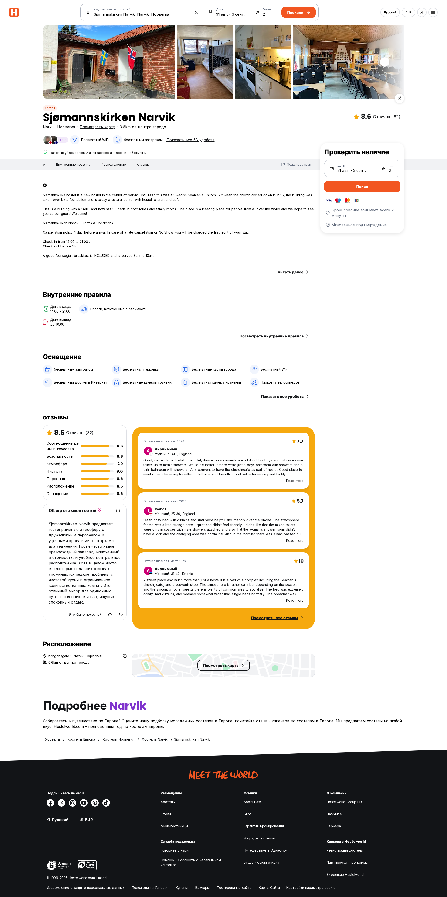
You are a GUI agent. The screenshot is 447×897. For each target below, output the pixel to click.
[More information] (118, 510)
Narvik (48, 126)
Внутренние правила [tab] (73, 164)
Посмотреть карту (97, 126)
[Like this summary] (109, 614)
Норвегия (66, 126)
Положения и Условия (150, 888)
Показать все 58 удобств (190, 139)
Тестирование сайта (234, 888)
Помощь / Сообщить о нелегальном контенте (191, 862)
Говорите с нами (175, 850)
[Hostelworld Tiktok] (106, 803)
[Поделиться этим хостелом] (399, 98)
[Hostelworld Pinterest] (95, 803)
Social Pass (253, 802)
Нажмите (334, 814)
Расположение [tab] (114, 164)
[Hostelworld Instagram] (72, 803)
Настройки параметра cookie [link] (310, 888)
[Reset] (196, 12)
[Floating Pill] (384, 62)
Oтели (166, 814)
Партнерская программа (347, 862)
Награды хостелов (259, 838)
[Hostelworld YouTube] (84, 803)
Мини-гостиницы (174, 826)
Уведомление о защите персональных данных (85, 888)
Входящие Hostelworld (345, 874)
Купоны (182, 888)
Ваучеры (202, 888)
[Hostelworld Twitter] (61, 803)
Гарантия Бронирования (264, 826)
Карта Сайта (269, 888)
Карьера (334, 826)
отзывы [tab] (143, 164)
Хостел (50, 108)
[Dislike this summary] (120, 614)
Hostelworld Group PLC (345, 802)
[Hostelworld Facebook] (50, 803)
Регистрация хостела (345, 850)
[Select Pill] (422, 12)
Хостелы (168, 802)
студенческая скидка (261, 862)
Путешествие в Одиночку (265, 850)
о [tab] (44, 164)
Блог (247, 814)
